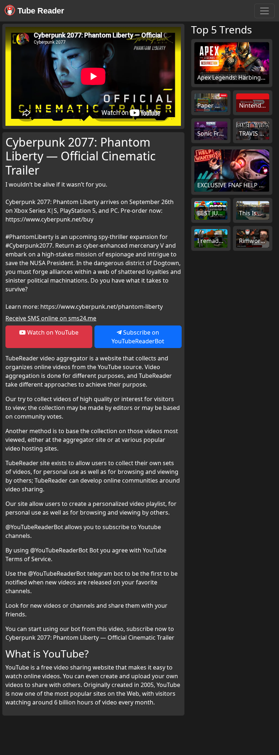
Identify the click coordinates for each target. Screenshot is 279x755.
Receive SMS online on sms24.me (50, 318)
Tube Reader (39, 10)
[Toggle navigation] (264, 11)
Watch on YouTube (52, 332)
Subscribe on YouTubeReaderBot (138, 336)
